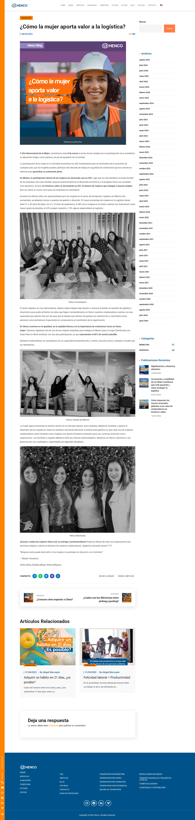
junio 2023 (143, 125)
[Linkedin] (2, 803)
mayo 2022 (144, 196)
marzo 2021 (144, 272)
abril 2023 (143, 136)
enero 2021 (144, 283)
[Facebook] (2, 798)
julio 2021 (143, 250)
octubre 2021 (144, 234)
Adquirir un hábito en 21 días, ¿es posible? (47, 680)
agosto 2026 (144, 60)
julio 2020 (143, 315)
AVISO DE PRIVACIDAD (69, 793)
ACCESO (23, 792)
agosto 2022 (144, 179)
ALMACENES (25, 780)
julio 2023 (143, 120)
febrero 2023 (144, 147)
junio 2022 (143, 190)
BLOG (62, 782)
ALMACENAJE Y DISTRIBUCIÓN (152, 787)
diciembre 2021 (145, 223)
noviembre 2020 (146, 293)
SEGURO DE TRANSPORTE (110, 789)
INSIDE (23, 772)
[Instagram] (2, 793)
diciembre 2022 (145, 158)
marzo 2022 (144, 206)
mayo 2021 (144, 261)
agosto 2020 (144, 310)
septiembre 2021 (146, 239)
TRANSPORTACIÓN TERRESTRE (112, 782)
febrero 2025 (144, 92)
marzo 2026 (144, 87)
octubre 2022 (144, 168)
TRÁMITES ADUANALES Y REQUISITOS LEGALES (155, 779)
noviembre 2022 (146, 163)
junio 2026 (143, 71)
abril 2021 (143, 266)
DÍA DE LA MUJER (106, 576)
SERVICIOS (156, 350)
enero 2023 (144, 152)
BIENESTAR (26, 18)
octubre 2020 (144, 299)
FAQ (61, 774)
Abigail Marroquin (51, 672)
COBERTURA (25, 784)
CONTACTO (64, 789)
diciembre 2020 (145, 288)
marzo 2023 (144, 141)
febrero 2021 (144, 277)
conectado (54, 725)
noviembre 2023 (146, 114)
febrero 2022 (144, 212)
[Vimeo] (2, 808)
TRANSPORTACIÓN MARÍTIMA (112, 774)
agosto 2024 (144, 109)
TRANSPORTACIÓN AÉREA (110, 778)
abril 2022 (143, 201)
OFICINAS (64, 786)
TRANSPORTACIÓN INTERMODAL (113, 786)
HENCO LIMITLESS (126, 576)
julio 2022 (143, 185)
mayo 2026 (144, 76)
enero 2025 (144, 98)
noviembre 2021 (146, 228)
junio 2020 (143, 321)
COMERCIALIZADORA (148, 784)
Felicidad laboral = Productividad (107, 677)
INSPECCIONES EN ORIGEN (150, 774)
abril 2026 (143, 81)
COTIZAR (23, 788)
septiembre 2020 (146, 304)
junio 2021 (143, 255)
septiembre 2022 (146, 174)
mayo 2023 (144, 130)
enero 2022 (144, 217)
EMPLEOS (64, 778)
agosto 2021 (144, 245)
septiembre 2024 (146, 103)
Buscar (142, 22)
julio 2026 (143, 65)
